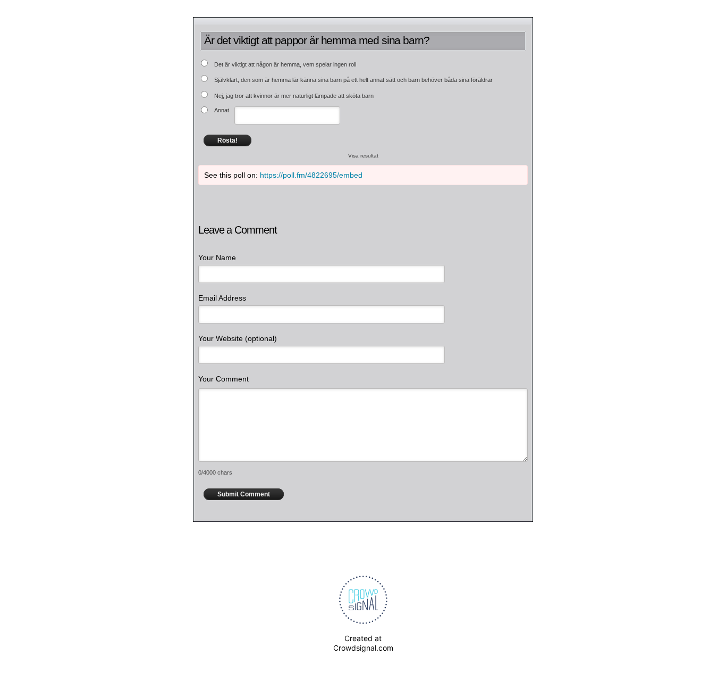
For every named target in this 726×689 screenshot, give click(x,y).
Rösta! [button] (227, 140)
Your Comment (223, 379)
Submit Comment (243, 494)
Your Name (217, 257)
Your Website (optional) (237, 338)
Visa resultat (363, 156)
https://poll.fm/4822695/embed (311, 175)
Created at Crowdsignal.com (363, 643)
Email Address (222, 298)
